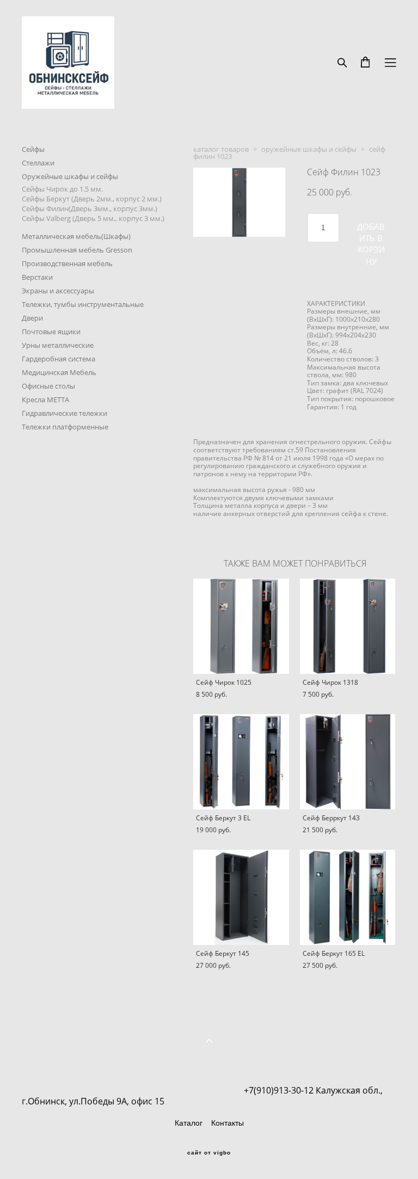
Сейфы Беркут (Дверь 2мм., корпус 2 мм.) (92, 199)
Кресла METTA (45, 399)
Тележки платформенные (65, 427)
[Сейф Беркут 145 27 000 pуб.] (241, 897)
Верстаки (37, 277)
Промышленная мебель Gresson (77, 250)
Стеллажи (38, 163)
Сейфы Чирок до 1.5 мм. (62, 189)
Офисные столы (48, 386)
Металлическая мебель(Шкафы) (76, 236)
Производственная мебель (67, 263)
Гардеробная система (58, 359)
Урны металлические (58, 345)
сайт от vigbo (209, 1153)
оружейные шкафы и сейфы (308, 149)
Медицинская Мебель (59, 372)
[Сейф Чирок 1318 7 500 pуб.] (348, 626)
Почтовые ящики (51, 331)
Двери (32, 318)
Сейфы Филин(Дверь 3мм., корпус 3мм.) (89, 208)
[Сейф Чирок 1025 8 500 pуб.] (241, 626)
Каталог (188, 1123)
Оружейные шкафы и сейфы (70, 176)
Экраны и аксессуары (58, 291)
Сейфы (33, 149)
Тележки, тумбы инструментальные (83, 304)
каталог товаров (221, 149)
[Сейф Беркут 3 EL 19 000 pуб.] (241, 761)
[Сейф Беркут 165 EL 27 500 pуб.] (348, 897)
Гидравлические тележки (64, 413)
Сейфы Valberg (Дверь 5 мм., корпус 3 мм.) (93, 218)
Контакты (227, 1123)
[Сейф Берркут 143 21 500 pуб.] (348, 761)
